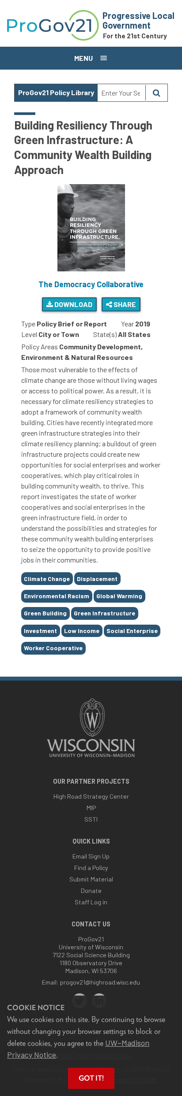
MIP (91, 807)
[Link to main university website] (91, 758)
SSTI (91, 819)
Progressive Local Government (138, 20)
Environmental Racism (56, 596)
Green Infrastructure (104, 613)
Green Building (45, 613)
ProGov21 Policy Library (56, 92)
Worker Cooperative (53, 648)
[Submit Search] (156, 92)
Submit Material (91, 879)
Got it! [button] (91, 1078)
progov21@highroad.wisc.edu (100, 982)
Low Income (81, 630)
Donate (91, 890)
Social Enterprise (132, 630)
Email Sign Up (91, 856)
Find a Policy (91, 867)
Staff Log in (91, 902)
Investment (40, 630)
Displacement (97, 578)
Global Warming (119, 596)
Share (124, 304)
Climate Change (47, 578)
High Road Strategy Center (91, 796)
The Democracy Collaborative (91, 284)
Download (72, 304)
